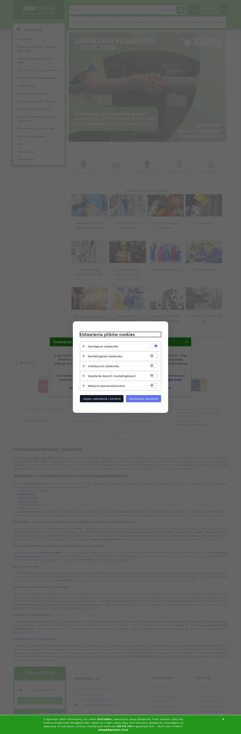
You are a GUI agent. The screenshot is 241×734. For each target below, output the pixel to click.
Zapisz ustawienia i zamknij (101, 398)
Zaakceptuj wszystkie (143, 398)
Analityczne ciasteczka (103, 366)
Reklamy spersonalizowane (106, 385)
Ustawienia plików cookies (107, 334)
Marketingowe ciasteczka (105, 356)
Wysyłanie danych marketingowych (112, 375)
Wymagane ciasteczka (103, 346)
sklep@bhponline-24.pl (113, 729)
